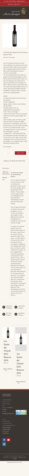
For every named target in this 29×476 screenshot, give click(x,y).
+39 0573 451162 (7, 409)
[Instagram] (4, 444)
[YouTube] (8, 440)
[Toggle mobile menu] (26, 17)
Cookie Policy (6, 429)
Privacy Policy (6, 427)
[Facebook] (4, 440)
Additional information (5, 173)
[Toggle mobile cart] (22, 17)
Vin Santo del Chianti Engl (17, 161)
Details (10, 369)
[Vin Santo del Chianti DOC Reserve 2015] (21, 339)
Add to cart (20, 153)
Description (5, 168)
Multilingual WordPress (12, 462)
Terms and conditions (5, 432)
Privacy (21, 457)
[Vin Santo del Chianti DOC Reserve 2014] (8, 332)
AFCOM (14, 459)
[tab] (5, 168)
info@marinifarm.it (21, 1)
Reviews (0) (4, 179)
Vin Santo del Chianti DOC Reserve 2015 (20, 363)
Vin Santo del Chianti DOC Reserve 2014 (7, 351)
